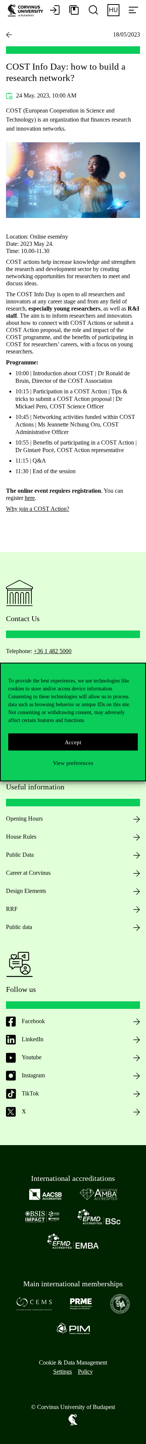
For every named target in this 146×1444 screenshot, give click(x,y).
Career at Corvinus (28, 873)
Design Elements (26, 891)
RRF (12, 909)
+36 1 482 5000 (53, 651)
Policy (85, 1371)
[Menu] (133, 10)
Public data (19, 927)
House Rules (21, 836)
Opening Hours (24, 818)
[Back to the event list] (9, 35)
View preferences (73, 763)
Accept (73, 742)
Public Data (20, 854)
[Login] (54, 10)
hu (113, 10)
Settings (62, 1371)
